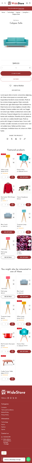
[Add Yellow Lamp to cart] (12, 177)
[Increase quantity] (29, 68)
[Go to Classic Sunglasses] (24, 188)
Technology (10, 12)
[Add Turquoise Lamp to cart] (28, 232)
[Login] (27, 3)
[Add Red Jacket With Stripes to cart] (12, 204)
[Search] (5, 3)
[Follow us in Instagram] (8, 398)
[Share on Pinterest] (20, 139)
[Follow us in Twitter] (13, 398)
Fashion (3, 427)
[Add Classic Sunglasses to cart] (28, 204)
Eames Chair (20, 169)
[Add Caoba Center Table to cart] (12, 378)
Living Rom (26, 12)
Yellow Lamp (4, 169)
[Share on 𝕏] (11, 139)
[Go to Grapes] (24, 243)
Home (3, 12)
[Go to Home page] (16, 3)
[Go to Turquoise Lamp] (24, 215)
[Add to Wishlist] (13, 158)
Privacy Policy (5, 415)
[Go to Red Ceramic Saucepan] (8, 334)
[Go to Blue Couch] (8, 215)
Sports (3, 429)
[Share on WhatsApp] (16, 139)
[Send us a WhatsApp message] (28, 459)
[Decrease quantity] (2, 68)
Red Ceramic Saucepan (8, 344)
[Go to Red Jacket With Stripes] (8, 188)
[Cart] (30, 3)
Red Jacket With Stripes (8, 197)
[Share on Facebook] (7, 139)
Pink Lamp (4, 252)
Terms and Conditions (7, 410)
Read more (21, 8)
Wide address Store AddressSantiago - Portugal (7, 441)
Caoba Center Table (7, 371)
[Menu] (2, 3)
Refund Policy (5, 412)
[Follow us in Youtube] (16, 398)
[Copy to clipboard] (24, 139)
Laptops (18, 12)
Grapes (19, 252)
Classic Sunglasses (22, 197)
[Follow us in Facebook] (11, 398)
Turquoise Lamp (21, 224)
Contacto (4, 407)
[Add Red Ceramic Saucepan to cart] (12, 351)
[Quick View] (13, 162)
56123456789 (6, 437)
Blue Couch (4, 224)
